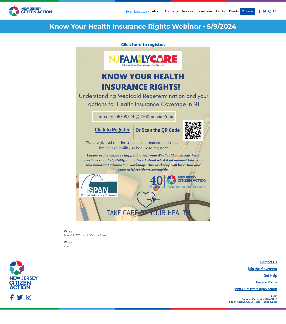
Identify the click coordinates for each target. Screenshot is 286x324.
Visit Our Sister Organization (256, 289)
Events (234, 11)
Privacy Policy (266, 282)
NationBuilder (269, 301)
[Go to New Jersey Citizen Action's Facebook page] (260, 11)
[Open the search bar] (274, 11)
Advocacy (171, 11)
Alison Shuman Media (248, 301)
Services (187, 11)
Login (274, 295)
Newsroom (204, 11)
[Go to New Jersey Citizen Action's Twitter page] (264, 11)
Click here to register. (143, 44)
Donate (247, 11)
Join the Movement (262, 269)
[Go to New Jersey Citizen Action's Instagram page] (269, 11)
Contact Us (268, 262)
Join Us (220, 11)
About (156, 11)
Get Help (270, 275)
